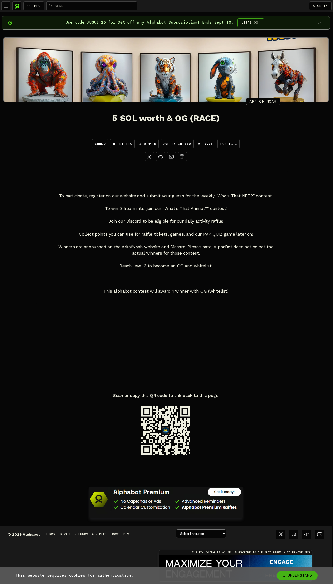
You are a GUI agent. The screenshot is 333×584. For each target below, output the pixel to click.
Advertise (100, 534)
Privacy (65, 534)
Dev (126, 534)
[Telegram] (306, 534)
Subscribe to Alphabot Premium (260, 552)
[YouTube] (319, 534)
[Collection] (182, 156)
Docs (115, 534)
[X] (149, 156)
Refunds (81, 534)
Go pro (33, 6)
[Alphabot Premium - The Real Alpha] (166, 499)
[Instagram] (171, 156)
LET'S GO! (250, 22)
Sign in (320, 6)
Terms (50, 534)
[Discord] (160, 156)
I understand (297, 575)
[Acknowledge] (319, 22)
